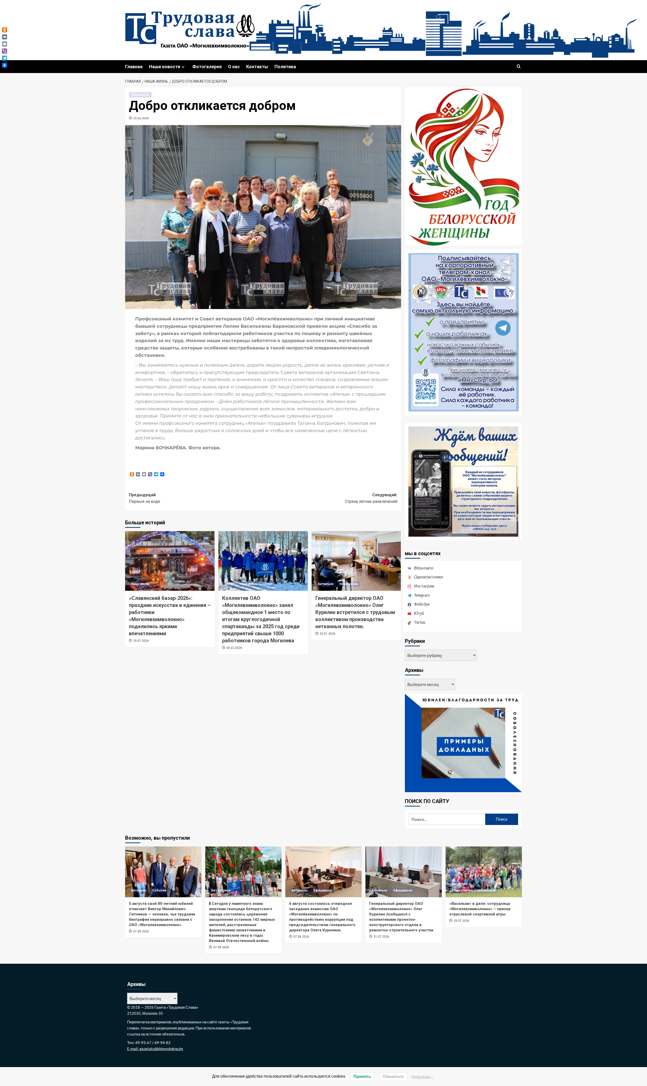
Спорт (268, 584)
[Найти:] (447, 819)
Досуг (229, 584)
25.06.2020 (141, 118)
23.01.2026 (327, 633)
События (159, 890)
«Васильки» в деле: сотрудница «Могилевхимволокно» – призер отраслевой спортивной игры (480, 908)
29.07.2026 (141, 641)
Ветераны (138, 890)
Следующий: (371, 498)
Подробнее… (422, 1077)
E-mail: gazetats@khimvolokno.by (155, 1048)
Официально (322, 890)
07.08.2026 (141, 931)
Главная (134, 66)
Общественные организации (474, 890)
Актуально (326, 584)
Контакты (257, 66)
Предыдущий (144, 498)
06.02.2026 (234, 648)
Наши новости (164, 66)
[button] (519, 66)
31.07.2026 (381, 936)
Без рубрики (220, 890)
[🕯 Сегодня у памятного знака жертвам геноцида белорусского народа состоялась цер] (243, 871)
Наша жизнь (140, 95)
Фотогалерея (207, 66)
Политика (285, 66)
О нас (234, 66)
